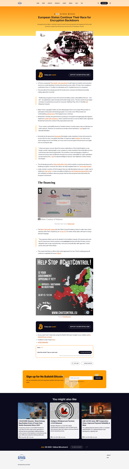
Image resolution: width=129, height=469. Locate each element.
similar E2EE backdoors (51, 118)
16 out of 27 (63, 231)
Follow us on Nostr (77, 447)
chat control (47, 171)
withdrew (77, 138)
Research (57, 3)
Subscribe (104, 3)
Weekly (70, 3)
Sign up (108, 455)
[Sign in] (110, 3)
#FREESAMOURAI (43, 342)
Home (38, 3)
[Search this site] (98, 3)
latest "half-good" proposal (48, 229)
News (43, 3)
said (81, 128)
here (53, 340)
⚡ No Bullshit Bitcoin (85, 352)
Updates (50, 3)
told (87, 102)
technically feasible (85, 166)
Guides (64, 3)
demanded (58, 136)
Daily (76, 3)
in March (58, 253)
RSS (82, 3)
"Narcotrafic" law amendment (59, 83)
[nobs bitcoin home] (20, 3)
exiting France (51, 114)
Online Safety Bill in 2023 (60, 164)
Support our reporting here (80, 75)
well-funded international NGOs (80, 171)
